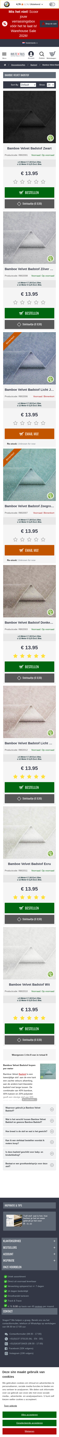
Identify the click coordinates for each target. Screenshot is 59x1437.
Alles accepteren (29, 1414)
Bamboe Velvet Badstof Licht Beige (29, 743)
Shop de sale (51, 24)
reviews (38, 1306)
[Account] (31, 54)
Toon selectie (10, 1405)
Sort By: (15, 84)
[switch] (52, 4)
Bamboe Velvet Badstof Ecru (29, 864)
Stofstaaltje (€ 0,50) (32, 203)
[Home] (5, 65)
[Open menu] (4, 54)
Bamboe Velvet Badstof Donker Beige (29, 622)
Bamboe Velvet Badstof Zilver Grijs (29, 269)
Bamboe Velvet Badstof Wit (29, 984)
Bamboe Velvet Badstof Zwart (29, 148)
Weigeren (29, 1431)
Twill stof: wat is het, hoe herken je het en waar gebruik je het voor (35, 1218)
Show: (42, 84)
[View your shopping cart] (52, 54)
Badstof (34, 65)
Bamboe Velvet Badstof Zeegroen (29, 506)
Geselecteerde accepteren (29, 1423)
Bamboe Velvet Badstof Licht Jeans (29, 389)
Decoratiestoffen (18, 65)
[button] (29, 1099)
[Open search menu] (41, 54)
